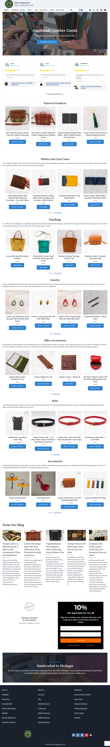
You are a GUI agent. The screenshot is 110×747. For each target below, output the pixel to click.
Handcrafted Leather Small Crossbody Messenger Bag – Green (43, 258)
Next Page (58, 213)
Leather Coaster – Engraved (69, 377)
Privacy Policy (79, 713)
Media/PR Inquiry (44, 722)
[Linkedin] (97, 10)
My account (60, 10)
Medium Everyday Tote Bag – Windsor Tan (69, 257)
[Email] (105, 10)
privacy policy (83, 645)
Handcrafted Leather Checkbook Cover (17, 378)
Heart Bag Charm (43, 498)
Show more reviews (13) (55, 94)
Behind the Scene (43, 704)
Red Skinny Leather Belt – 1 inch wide (95, 438)
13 (53, 213)
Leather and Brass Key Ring (95, 498)
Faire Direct (6, 699)
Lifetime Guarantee (80, 708)
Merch (52, 10)
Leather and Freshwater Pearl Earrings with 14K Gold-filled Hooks (17, 318)
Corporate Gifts (7, 704)
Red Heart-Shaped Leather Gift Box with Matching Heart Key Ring (95, 379)
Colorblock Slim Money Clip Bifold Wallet (69, 197)
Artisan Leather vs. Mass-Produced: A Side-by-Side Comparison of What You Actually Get (11, 549)
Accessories (55, 461)
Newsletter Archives (8, 722)
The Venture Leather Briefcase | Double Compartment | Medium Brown (43, 135)
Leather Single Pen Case (43, 377)
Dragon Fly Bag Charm (17, 498)
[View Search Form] (71, 10)
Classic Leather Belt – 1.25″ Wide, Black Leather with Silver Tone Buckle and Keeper (43, 439)
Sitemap (77, 718)
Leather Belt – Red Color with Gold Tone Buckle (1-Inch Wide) (69, 438)
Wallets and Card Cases (55, 159)
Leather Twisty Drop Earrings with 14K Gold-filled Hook (69, 317)
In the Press (42, 708)
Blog (39, 699)
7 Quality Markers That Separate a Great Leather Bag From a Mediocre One (55, 548)
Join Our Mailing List (9, 718)
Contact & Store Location (82, 694)
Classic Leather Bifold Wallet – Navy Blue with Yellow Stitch (95, 197)
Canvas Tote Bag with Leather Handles (17, 257)
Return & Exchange (80, 704)
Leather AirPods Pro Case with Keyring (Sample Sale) (69, 499)
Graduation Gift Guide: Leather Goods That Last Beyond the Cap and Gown (97, 549)
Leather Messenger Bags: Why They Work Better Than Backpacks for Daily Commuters (32, 549)
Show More (78, 78)
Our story (41, 694)
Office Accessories (55, 340)
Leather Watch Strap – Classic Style (95, 317)
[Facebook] (90, 10)
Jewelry (55, 280)
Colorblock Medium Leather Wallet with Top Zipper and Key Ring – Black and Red (43, 198)
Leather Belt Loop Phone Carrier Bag (17, 438)
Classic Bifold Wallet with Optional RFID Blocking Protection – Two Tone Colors (17, 198)
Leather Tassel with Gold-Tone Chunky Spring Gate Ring (95, 134)
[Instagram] (94, 10)
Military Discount (44, 713)
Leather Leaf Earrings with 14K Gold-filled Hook (43, 317)
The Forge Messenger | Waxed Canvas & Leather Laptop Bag (17, 134)
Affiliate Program (44, 718)
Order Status (78, 699)
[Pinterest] (101, 10)
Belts (36, 10)
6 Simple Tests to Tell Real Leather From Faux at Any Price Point (76, 548)
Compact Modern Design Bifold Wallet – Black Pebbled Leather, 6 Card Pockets (69, 135)
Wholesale (5, 694)
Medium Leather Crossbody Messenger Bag (95, 257)
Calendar (5, 713)
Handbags (15, 10)
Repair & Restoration (9, 708)
